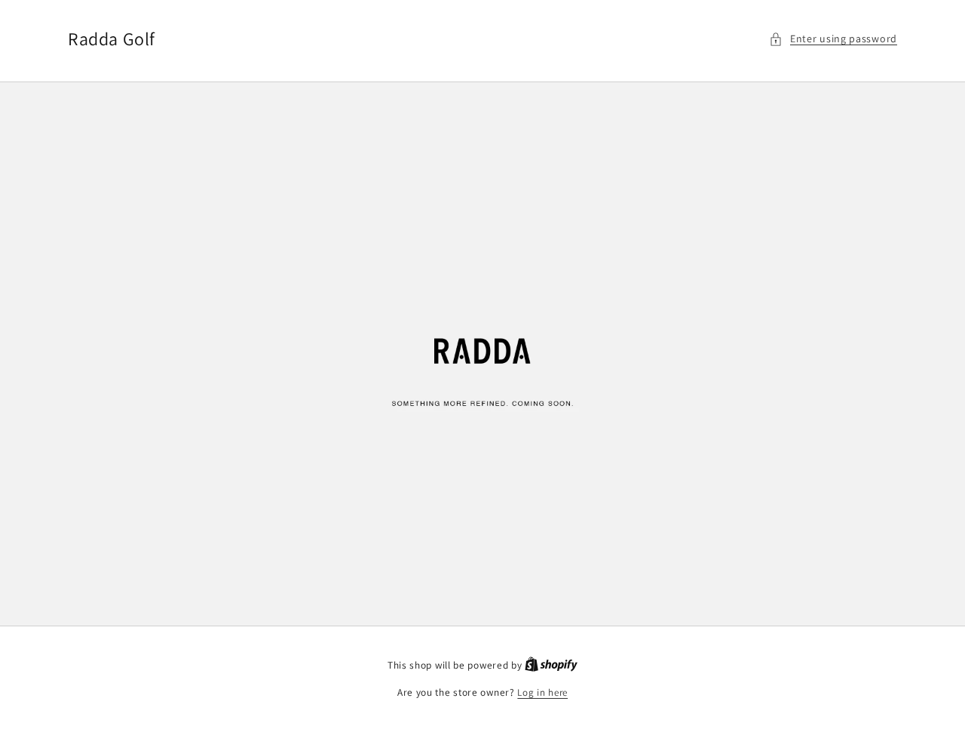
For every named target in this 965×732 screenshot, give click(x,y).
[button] (833, 38)
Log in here (542, 692)
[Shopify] (551, 665)
